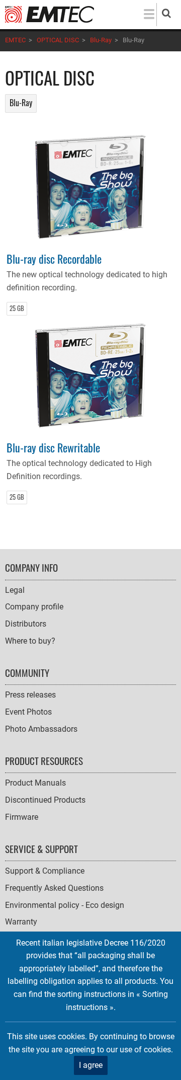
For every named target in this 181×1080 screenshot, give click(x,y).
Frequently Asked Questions (54, 888)
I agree (91, 1065)
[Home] (49, 14)
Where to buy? (30, 641)
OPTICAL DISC (58, 40)
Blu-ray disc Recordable (54, 258)
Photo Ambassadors (41, 729)
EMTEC (15, 40)
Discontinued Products (45, 800)
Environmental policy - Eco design (64, 905)
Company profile (34, 606)
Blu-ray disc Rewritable (53, 447)
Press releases (30, 695)
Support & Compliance (44, 871)
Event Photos (28, 712)
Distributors (25, 624)
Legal (15, 590)
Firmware (21, 817)
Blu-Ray (101, 40)
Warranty (21, 922)
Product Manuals (35, 783)
